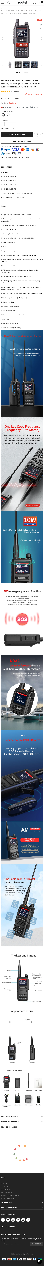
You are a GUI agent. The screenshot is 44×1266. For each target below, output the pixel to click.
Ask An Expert (23, 73)
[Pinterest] (18, 1220)
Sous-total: (5, 128)
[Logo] (22, 2)
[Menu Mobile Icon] (2, 2)
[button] (10, 91)
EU (8, 115)
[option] (22, 38)
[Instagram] (13, 1220)
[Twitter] (8, 1220)
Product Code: (6, 98)
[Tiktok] (28, 1220)
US (3, 115)
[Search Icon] (8, 3)
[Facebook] (3, 1220)
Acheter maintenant (22, 141)
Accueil (3, 8)
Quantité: (4, 120)
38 (5, 158)
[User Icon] (34, 3)
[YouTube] (23, 1220)
